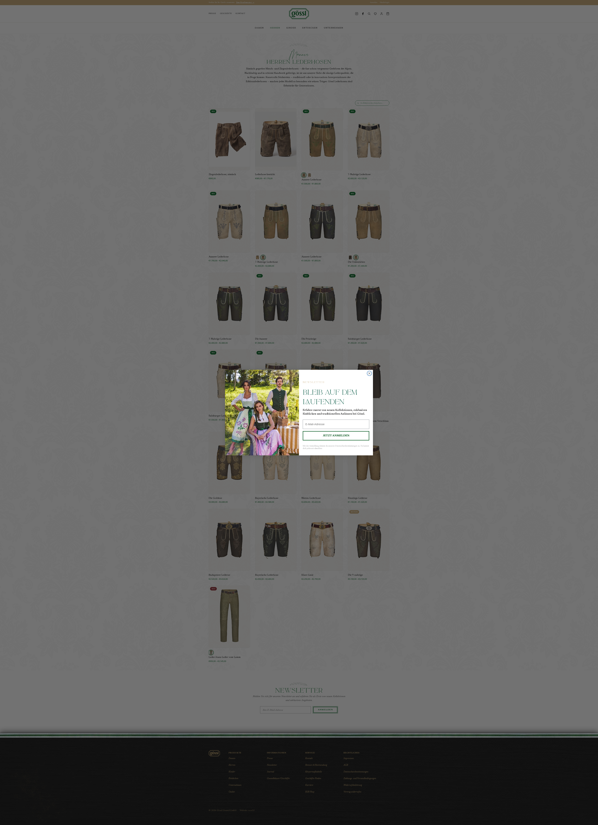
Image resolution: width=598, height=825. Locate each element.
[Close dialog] (369, 373)
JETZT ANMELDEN (336, 435)
